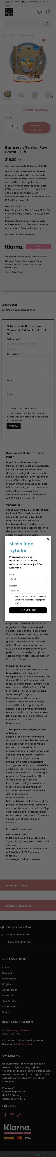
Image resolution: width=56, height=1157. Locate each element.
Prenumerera (28, 610)
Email (11, 575)
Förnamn (13, 586)
